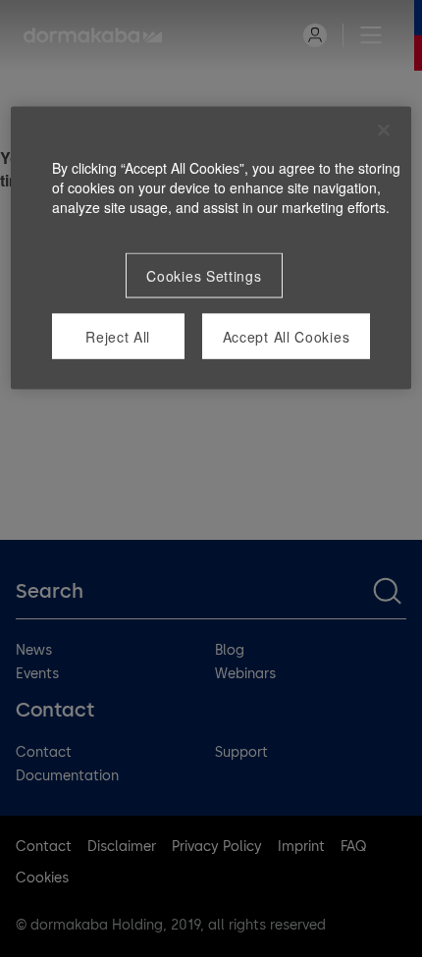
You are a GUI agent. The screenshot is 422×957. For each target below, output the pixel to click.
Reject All (117, 336)
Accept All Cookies (286, 336)
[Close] (383, 130)
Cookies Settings (203, 276)
